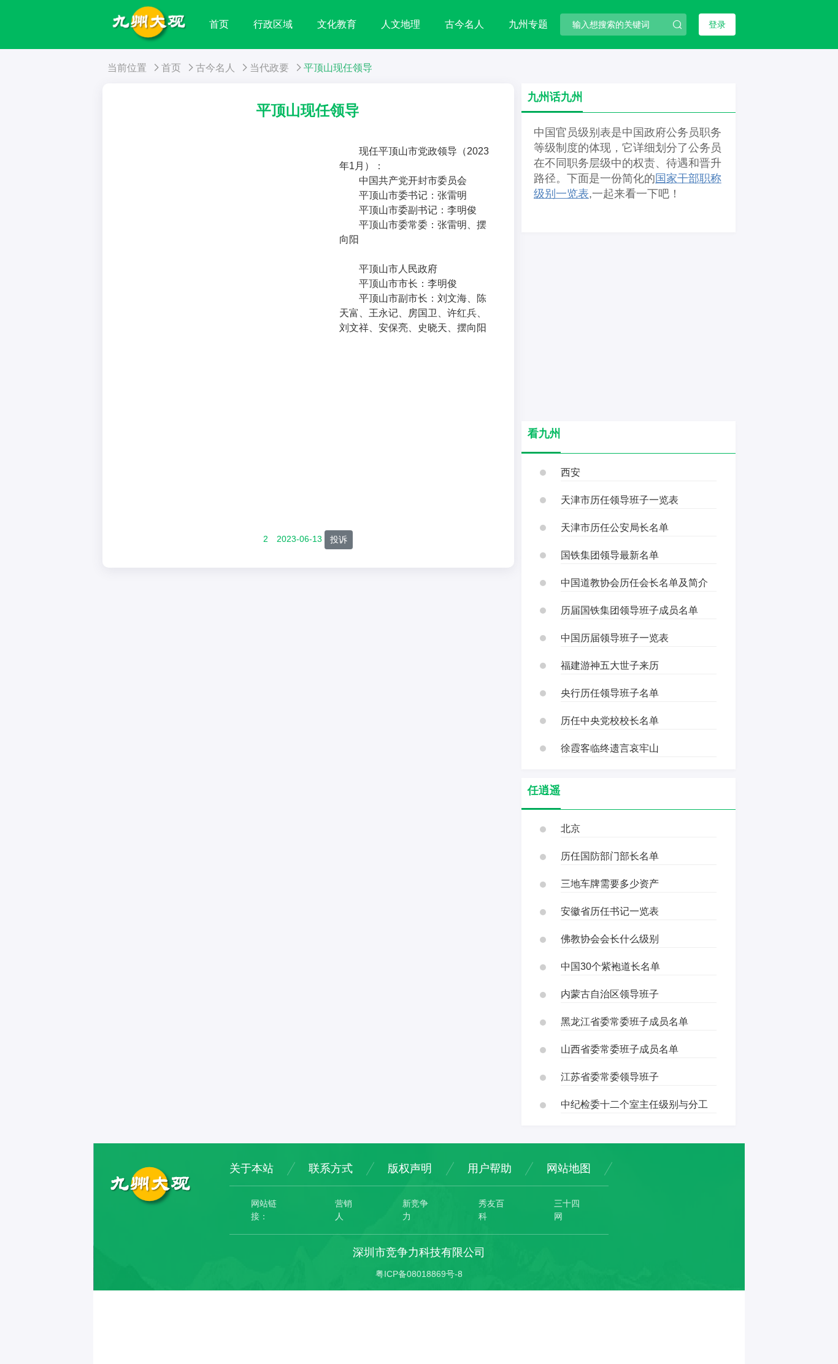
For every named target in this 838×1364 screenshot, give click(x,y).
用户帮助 (489, 1168)
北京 (570, 828)
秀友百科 (491, 1209)
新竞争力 (415, 1209)
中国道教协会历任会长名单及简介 (634, 582)
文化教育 (336, 24)
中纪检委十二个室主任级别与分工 (634, 1104)
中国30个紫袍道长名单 (610, 966)
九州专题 (528, 24)
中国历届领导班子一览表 (615, 638)
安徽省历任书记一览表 (610, 911)
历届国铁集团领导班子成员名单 (629, 610)
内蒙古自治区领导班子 (610, 994)
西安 (570, 472)
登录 (717, 24)
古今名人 (464, 24)
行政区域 (273, 24)
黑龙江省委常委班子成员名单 (624, 1021)
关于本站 (251, 1168)
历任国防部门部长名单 (610, 856)
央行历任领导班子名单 (610, 693)
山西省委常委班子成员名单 (619, 1049)
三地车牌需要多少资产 (610, 883)
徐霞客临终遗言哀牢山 (610, 748)
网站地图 (569, 1168)
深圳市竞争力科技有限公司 (419, 1252)
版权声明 (410, 1168)
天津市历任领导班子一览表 (619, 500)
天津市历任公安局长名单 (615, 527)
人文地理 (400, 24)
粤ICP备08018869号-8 (419, 1274)
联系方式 (331, 1168)
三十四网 (567, 1209)
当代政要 (269, 68)
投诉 (338, 539)
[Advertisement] (230, 236)
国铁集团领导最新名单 (610, 555)
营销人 (343, 1209)
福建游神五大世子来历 (610, 665)
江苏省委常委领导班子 (610, 1077)
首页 (219, 24)
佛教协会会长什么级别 (610, 939)
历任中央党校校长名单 (610, 720)
